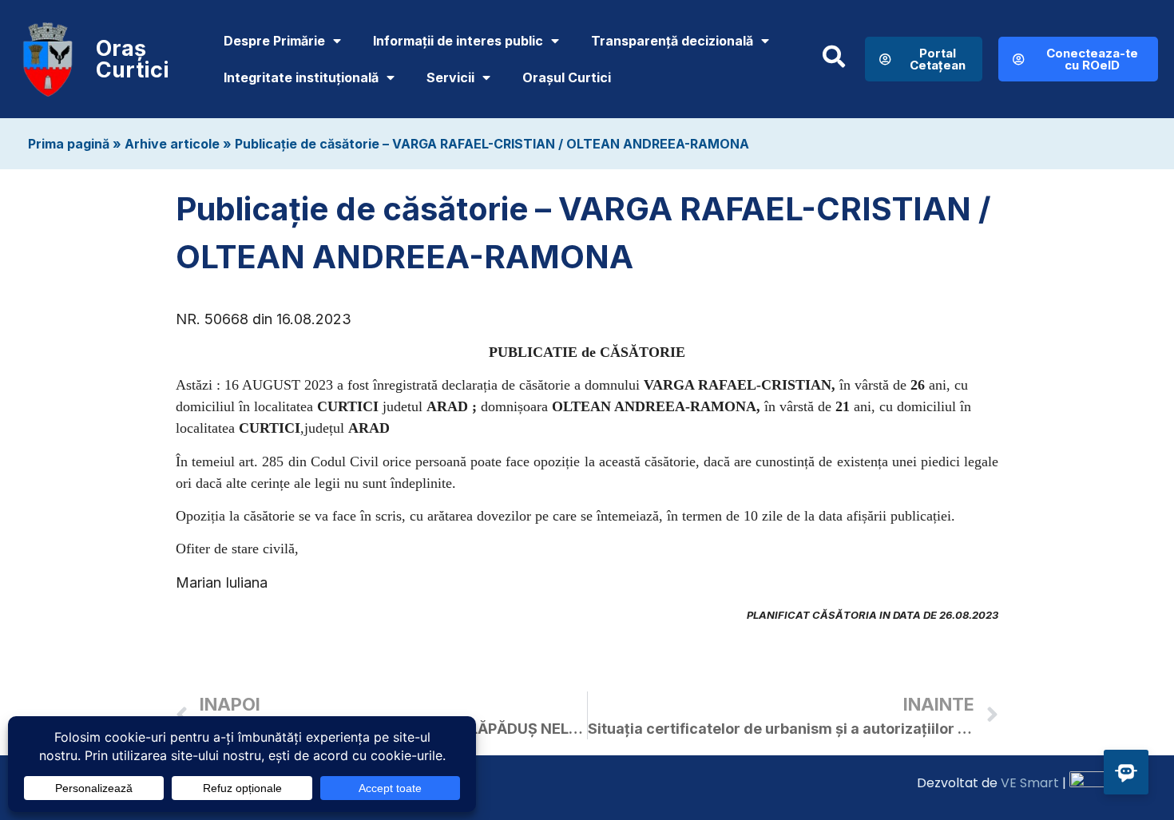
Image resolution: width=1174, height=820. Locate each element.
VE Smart (1030, 783)
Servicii (450, 77)
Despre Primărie (274, 41)
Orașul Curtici (566, 77)
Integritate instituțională (301, 77)
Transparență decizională (672, 41)
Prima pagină (68, 144)
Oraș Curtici (132, 59)
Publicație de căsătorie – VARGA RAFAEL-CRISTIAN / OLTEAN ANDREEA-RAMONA (492, 144)
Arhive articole (172, 144)
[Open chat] (1126, 772)
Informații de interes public (458, 41)
